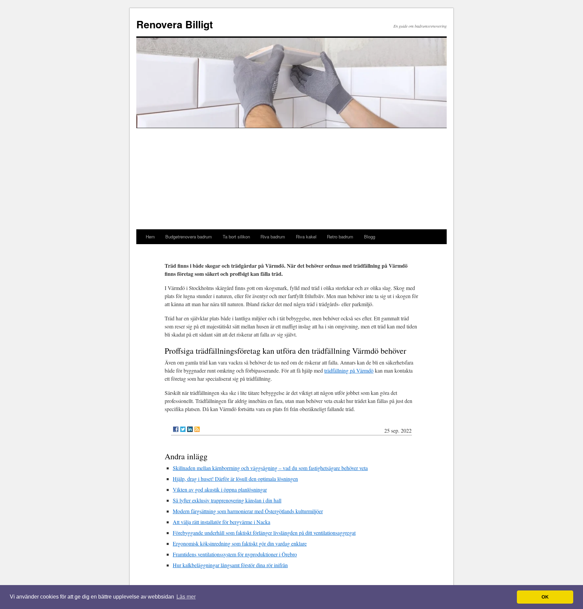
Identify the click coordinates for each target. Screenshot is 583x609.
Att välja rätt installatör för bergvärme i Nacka (221, 521)
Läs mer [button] (186, 597)
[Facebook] (175, 429)
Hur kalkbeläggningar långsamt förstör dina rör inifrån (230, 565)
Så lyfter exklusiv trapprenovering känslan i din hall (227, 500)
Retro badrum (340, 236)
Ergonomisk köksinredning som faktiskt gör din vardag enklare (240, 543)
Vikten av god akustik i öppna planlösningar (220, 489)
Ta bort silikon (236, 236)
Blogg (369, 236)
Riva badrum (272, 236)
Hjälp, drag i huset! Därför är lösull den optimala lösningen (235, 478)
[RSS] (197, 429)
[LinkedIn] (190, 429)
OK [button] (545, 597)
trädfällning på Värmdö (348, 370)
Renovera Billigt (174, 24)
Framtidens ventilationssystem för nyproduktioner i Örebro (235, 554)
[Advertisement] (291, 179)
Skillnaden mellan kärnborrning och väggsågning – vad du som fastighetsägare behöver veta (270, 467)
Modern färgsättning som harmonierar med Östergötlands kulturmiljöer (248, 511)
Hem (150, 236)
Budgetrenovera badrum (188, 236)
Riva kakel (306, 236)
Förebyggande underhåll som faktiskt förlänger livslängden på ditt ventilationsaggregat (264, 532)
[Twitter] (183, 429)
